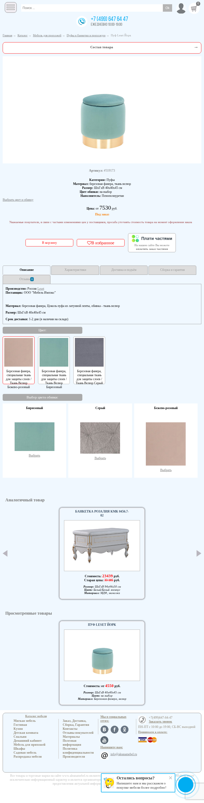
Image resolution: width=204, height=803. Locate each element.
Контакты (70, 729)
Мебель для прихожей (29, 744)
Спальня (20, 737)
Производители (74, 756)
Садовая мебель (25, 752)
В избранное (102, 243)
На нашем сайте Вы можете (151, 247)
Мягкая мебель (25, 721)
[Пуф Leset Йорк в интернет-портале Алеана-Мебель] (102, 109)
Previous (5, 553)
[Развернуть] (196, 46)
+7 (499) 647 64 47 (109, 19)
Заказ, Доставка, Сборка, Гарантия (76, 723)
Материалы (71, 737)
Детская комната (26, 733)
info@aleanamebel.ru (123, 754)
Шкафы (19, 748)
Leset (40, 288)
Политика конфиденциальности (78, 750)
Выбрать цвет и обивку (18, 200)
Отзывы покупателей (78, 733)
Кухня (18, 729)
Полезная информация (72, 742)
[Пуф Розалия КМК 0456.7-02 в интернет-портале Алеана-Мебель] (102, 545)
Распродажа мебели (28, 756)
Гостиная (20, 725)
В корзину (49, 243)
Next (199, 553)
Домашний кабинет (28, 741)
